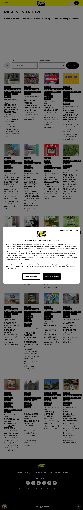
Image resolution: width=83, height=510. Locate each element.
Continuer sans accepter (68, 230)
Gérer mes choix (31, 276)
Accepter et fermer (52, 276)
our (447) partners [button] (15, 244)
